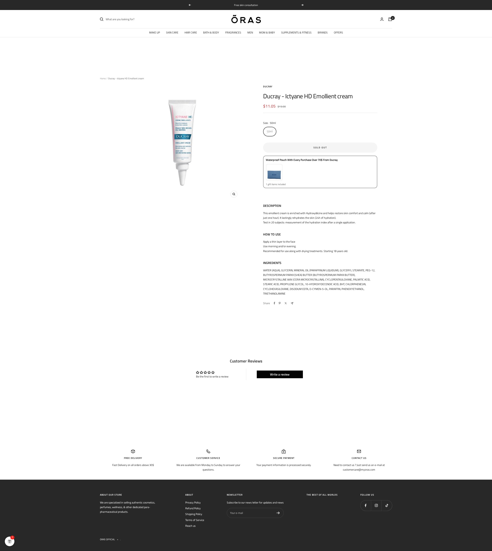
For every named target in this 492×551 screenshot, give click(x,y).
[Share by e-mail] (292, 303)
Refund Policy (193, 508)
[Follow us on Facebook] (365, 505)
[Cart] (390, 19)
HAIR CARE (190, 32)
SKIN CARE (172, 32)
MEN (250, 32)
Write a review (279, 374)
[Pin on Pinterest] (280, 303)
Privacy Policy (193, 502)
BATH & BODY (211, 32)
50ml (270, 131)
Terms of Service (194, 520)
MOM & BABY (267, 32)
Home (103, 78)
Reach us (190, 526)
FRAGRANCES (233, 32)
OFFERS (338, 32)
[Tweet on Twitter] (285, 303)
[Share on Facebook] (274, 303)
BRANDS (323, 32)
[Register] (278, 513)
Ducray (268, 86)
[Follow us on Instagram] (376, 505)
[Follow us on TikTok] (386, 505)
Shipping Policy (193, 514)
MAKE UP (154, 32)
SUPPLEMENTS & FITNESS (296, 32)
